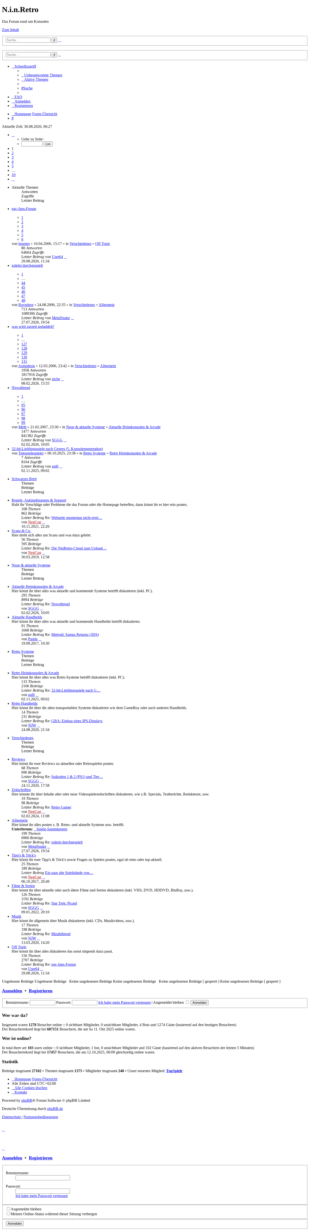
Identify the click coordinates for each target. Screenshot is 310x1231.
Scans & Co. (21, 531)
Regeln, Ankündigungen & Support (39, 500)
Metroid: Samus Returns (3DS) (75, 634)
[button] (13, 135)
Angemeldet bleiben (169, 1002)
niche (56, 379)
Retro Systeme (94, 453)
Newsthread (21, 388)
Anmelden (12, 990)
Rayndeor (25, 305)
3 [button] (13, 157)
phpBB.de (55, 1109)
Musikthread (60, 934)
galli (55, 466)
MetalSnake (61, 318)
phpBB (26, 1100)
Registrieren (41, 990)
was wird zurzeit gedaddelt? (33, 326)
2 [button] (13, 153)
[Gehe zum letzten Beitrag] (65, 257)
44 (23, 283)
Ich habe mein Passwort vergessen (124, 1002)
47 (23, 296)
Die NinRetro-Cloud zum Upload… (79, 548)
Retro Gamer (61, 807)
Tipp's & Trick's (24, 855)
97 (23, 414)
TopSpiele (174, 1071)
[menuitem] (41, 75)
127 (24, 344)
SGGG (57, 440)
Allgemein (107, 305)
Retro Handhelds (25, 703)
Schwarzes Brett (24, 479)
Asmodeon (26, 366)
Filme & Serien (23, 886)
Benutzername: (17, 1173)
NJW (32, 725)
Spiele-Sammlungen (52, 829)
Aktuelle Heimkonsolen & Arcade (134, 427)
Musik (16, 916)
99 (23, 423)
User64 (57, 257)
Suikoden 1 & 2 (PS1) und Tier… (77, 777)
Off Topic (102, 244)
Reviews (18, 759)
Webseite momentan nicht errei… (76, 518)
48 (23, 300)
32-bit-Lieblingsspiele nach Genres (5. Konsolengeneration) (57, 449)
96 (23, 409)
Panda (33, 639)
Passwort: (13, 1186)
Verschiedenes (80, 244)
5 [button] (13, 166)
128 (24, 348)
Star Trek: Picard (64, 903)
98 (23, 418)
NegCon (34, 522)
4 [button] (13, 162)
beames (24, 244)
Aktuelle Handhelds (27, 617)
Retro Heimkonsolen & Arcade (133, 453)
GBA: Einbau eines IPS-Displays (76, 721)
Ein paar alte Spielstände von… (69, 873)
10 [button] (14, 175)
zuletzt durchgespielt (27, 265)
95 (23, 405)
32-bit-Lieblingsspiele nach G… (76, 690)
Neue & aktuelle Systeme (85, 427)
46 (23, 292)
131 (24, 361)
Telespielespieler (31, 453)
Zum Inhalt (10, 30)
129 (24, 353)
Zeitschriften (21, 790)
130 (24, 357)
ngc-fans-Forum (24, 209)
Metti (22, 427)
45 (23, 287)
